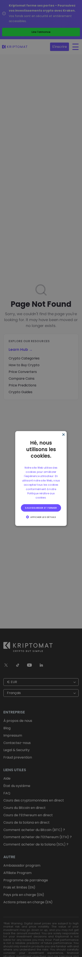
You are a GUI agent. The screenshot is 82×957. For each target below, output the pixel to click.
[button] (41, 517)
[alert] (41, 478)
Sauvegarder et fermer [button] (41, 507)
